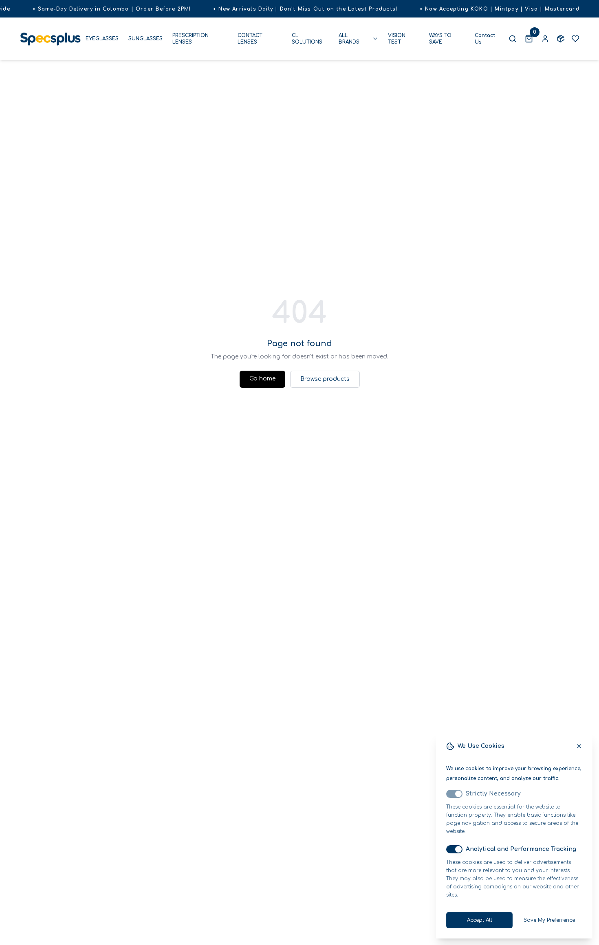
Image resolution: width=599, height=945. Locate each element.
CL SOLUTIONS (307, 39)
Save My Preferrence (549, 920)
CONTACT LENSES (250, 39)
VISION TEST (396, 39)
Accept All (479, 920)
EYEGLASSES (102, 39)
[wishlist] (575, 39)
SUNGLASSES (145, 39)
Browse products (325, 379)
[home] (50, 38)
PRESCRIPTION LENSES (190, 39)
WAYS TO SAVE (440, 39)
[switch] (454, 794)
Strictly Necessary (493, 794)
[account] (545, 39)
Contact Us (485, 39)
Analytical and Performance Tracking (521, 849)
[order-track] (561, 39)
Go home (262, 379)
